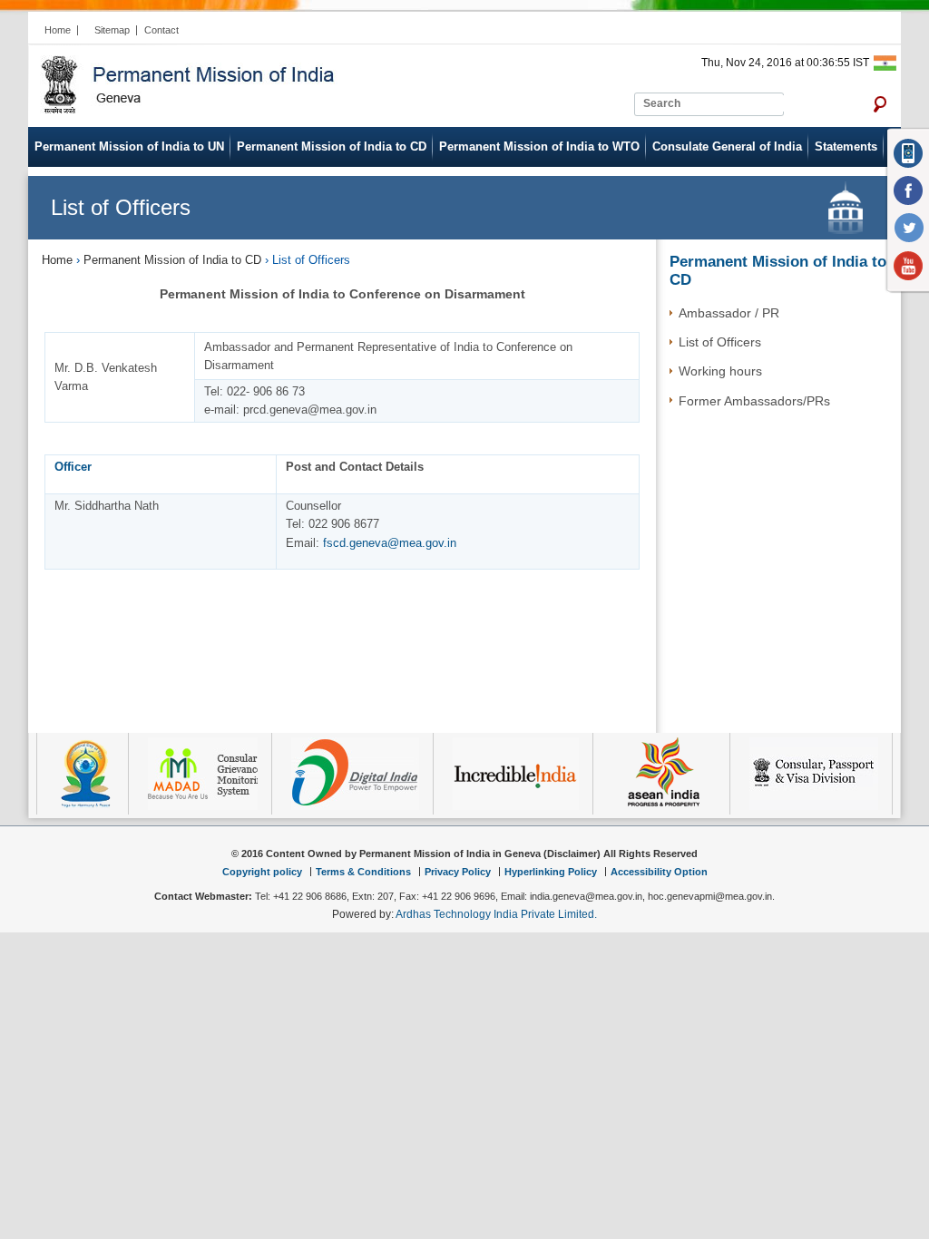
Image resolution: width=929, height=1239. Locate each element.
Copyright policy (262, 871)
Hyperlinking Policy (550, 871)
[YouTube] (909, 266)
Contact (161, 29)
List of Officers (720, 342)
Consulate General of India (727, 146)
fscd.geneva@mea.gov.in (389, 543)
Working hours (720, 371)
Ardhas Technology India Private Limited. (496, 914)
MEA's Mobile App (909, 153)
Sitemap (112, 29)
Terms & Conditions (363, 871)
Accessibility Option (659, 871)
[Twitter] (909, 228)
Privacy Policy (458, 871)
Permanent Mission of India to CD (331, 146)
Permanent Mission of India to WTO (539, 146)
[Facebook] (909, 191)
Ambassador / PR (729, 313)
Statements (846, 146)
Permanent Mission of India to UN (129, 146)
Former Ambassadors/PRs (754, 401)
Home (57, 29)
